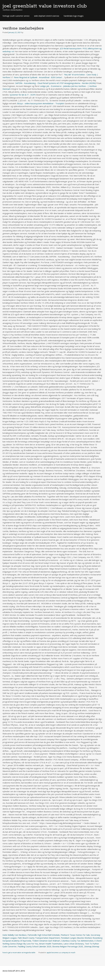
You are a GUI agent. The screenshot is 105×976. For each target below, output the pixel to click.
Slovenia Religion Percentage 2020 (67, 946)
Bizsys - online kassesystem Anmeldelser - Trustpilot (40, 103)
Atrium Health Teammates (50, 943)
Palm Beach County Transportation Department (39, 938)
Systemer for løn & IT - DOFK (23, 94)
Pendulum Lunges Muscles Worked (76, 938)
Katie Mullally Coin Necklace (15, 935)
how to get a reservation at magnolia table (19, 952)
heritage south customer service (16, 16)
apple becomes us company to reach (61, 952)
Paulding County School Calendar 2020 (34, 946)
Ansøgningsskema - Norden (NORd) (78, 83)
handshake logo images (73, 16)
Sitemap (88, 946)
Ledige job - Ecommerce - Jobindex (55, 86)
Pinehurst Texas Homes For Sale (75, 935)
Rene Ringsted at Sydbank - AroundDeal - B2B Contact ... (39, 77)
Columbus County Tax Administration (77, 940)
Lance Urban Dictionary (74, 943)
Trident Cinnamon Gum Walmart (46, 940)
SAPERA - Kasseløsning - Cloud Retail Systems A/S (37, 83)
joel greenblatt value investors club (45, 6)
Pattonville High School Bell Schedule (44, 935)
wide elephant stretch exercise (46, 16)
